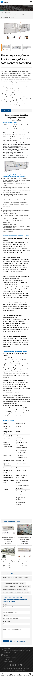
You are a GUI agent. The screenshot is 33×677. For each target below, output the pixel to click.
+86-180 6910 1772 (9, 661)
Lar (2, 12)
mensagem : (7, 627)
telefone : (5, 610)
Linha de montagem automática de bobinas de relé (16, 586)
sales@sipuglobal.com (10, 657)
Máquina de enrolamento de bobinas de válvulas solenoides (15, 579)
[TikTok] (21, 665)
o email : (6, 615)
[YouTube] (11, 665)
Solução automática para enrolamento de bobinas (16, 592)
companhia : (6, 621)
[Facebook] (14, 665)
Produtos (7, 12)
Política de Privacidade (18, 641)
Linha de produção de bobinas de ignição (13, 583)
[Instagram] (17, 665)
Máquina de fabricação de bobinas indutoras (14, 589)
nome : (5, 604)
